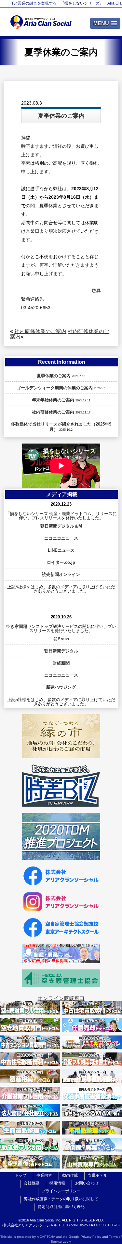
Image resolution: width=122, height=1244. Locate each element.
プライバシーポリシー (61, 1191)
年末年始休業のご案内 (53, 399)
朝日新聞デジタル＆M (61, 526)
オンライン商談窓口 (61, 998)
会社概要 (31, 1183)
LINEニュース (61, 550)
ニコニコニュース (61, 538)
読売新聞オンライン (61, 574)
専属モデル (97, 1175)
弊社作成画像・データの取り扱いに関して (61, 1199)
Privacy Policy (91, 1236)
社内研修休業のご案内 (40, 331)
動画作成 (70, 1175)
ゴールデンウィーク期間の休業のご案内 (55, 387)
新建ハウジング (61, 687)
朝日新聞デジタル (61, 650)
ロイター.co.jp (61, 562)
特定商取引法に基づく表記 (61, 1206)
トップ (20, 1175)
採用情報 (57, 1183)
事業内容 (44, 1175)
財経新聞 (61, 663)
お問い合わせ (87, 1183)
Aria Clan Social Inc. (45, 1220)
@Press (61, 638)
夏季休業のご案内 (54, 375)
